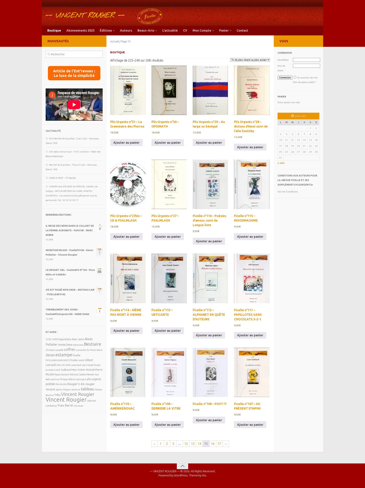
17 (219, 443)
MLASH (50, 374)
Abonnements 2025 (80, 30)
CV (185, 30)
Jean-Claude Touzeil (91, 365)
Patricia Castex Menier (82, 374)
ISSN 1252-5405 (63, 365)
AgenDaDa (65, 339)
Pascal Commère (62, 374)
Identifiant (283, 60)
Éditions (106, 30)
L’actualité (170, 30)
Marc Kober (78, 369)
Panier (224, 30)
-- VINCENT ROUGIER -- (85, 15)
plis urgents (94, 379)
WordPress (181, 475)
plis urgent (81, 379)
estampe (64, 354)
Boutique (54, 30)
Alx (204, 475)
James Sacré (76, 365)
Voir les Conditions (288, 191)
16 (212, 443)
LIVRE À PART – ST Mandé (62, 178)
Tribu (57, 394)
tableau (87, 389)
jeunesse (50, 370)
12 (186, 443)
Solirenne (76, 389)
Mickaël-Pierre (94, 369)
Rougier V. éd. (76, 384)
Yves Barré (65, 405)
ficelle (76, 355)
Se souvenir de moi (307, 77)
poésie (50, 384)
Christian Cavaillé (54, 350)
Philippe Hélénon (68, 379)
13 (192, 443)
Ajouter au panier (126, 142)
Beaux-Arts (145, 30)
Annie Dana (65, 344)
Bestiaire (92, 343)
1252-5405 (52, 339)
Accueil (114, 41)
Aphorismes (78, 345)
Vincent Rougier (77, 394)
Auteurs (126, 30)
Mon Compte (202, 30)
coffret (69, 349)
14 (199, 443)
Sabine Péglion (63, 389)
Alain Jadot (78, 339)
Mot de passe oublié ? (304, 82)
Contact (242, 30)
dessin (50, 355)
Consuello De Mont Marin (89, 350)
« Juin (281, 163)
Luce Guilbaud (62, 369)
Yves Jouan (78, 406)
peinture (55, 379)
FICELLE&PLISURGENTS (58, 360)
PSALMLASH (61, 384)
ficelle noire (77, 360)
